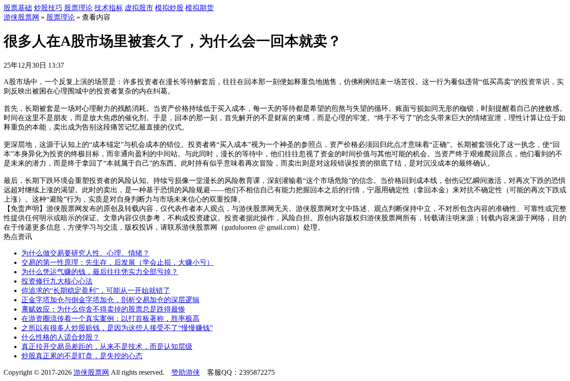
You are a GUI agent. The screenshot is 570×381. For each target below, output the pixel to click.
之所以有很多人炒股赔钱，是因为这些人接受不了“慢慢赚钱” (117, 328)
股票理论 (78, 8)
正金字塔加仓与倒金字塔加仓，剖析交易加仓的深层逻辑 (110, 300)
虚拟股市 (139, 8)
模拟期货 (199, 8)
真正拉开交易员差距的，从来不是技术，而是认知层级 (106, 346)
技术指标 (108, 8)
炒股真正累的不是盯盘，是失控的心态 (81, 356)
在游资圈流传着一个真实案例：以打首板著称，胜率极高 (110, 318)
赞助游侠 (185, 372)
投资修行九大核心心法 (57, 281)
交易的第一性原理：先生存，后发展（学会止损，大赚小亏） (117, 262)
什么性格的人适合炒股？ (60, 337)
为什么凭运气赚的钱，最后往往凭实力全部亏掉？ (99, 272)
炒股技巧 (48, 8)
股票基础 (18, 8)
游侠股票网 (21, 17)
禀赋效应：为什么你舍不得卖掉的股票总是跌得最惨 (103, 309)
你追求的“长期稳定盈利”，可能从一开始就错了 (95, 290)
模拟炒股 (169, 8)
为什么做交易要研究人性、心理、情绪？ (85, 253)
